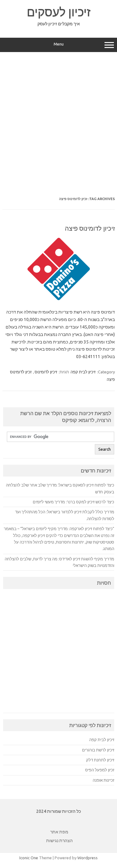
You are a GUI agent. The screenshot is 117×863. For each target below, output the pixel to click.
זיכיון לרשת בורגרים (98, 750)
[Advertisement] (58, 119)
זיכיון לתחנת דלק (100, 760)
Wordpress (87, 858)
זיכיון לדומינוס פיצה (90, 228)
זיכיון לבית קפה (83, 372)
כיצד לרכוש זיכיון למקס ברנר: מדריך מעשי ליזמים (73, 502)
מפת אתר (59, 831)
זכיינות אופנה (103, 780)
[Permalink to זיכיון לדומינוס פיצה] (58, 298)
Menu (59, 44)
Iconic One (28, 858)
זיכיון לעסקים (58, 11)
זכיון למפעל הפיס (99, 770)
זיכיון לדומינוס (46, 372)
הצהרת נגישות (59, 840)
